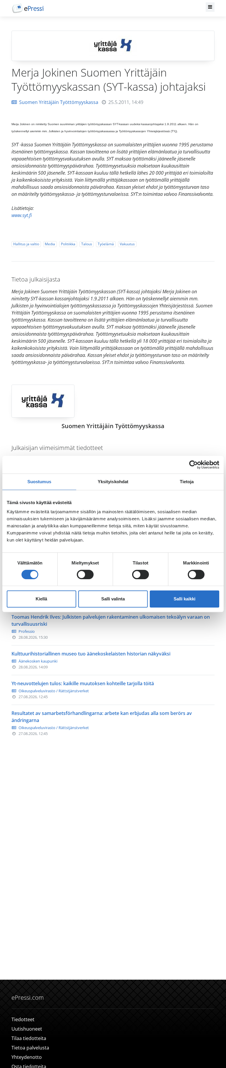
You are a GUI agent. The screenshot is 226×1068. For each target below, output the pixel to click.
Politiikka (68, 243)
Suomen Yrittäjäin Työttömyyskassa (58, 102)
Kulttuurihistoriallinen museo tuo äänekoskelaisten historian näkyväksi (90, 653)
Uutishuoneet (26, 1029)
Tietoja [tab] (187, 481)
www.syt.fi (21, 215)
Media (50, 243)
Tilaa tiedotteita (28, 1038)
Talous (86, 243)
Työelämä (106, 243)
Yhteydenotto (26, 1057)
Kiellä (41, 598)
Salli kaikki (184, 598)
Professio (27, 631)
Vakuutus (127, 243)
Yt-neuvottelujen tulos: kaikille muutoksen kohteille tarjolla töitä (82, 683)
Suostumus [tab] (39, 481)
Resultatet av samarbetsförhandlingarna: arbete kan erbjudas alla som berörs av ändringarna (101, 716)
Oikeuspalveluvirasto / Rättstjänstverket (54, 690)
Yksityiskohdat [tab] (113, 481)
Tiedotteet (22, 1019)
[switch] (85, 574)
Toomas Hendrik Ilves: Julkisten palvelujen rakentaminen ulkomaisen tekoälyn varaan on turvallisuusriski (110, 620)
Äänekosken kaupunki (38, 661)
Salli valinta (113, 598)
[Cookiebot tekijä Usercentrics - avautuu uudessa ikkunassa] (193, 464)
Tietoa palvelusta (30, 1047)
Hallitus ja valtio (26, 243)
